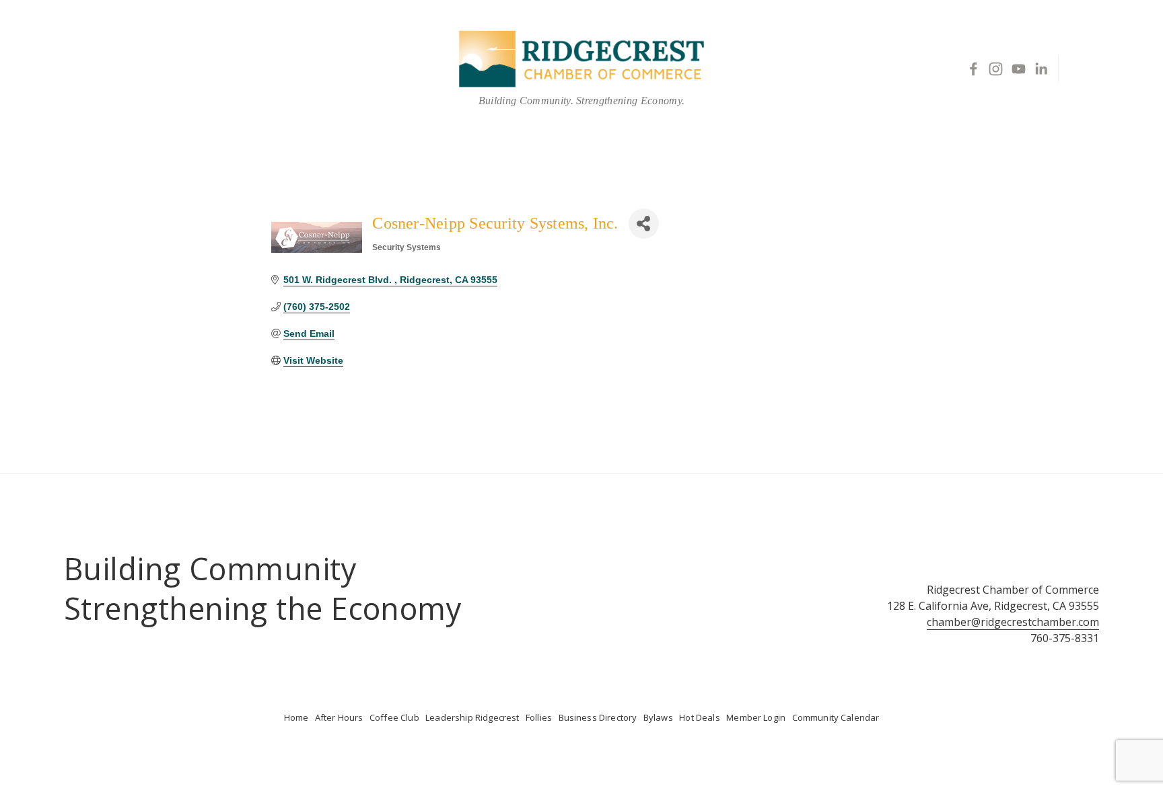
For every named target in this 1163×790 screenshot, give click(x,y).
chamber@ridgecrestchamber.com (1013, 622)
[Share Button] (644, 223)
